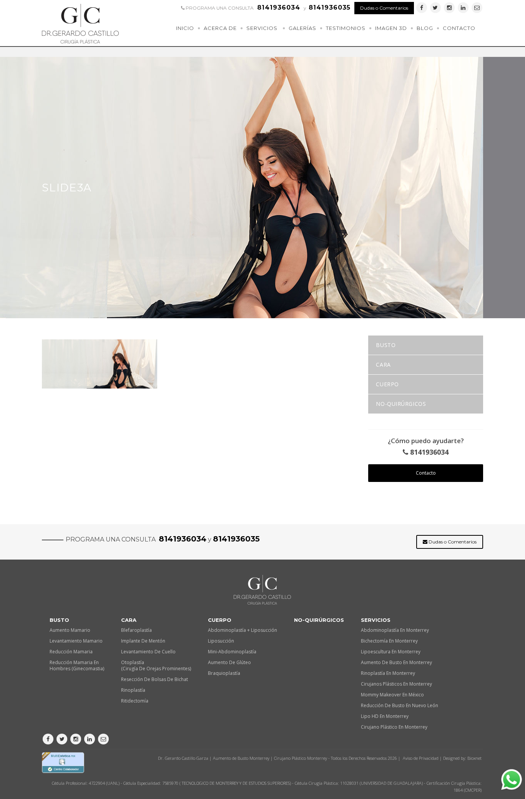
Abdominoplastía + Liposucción (242, 630)
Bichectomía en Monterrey (389, 641)
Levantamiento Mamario (76, 641)
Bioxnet (474, 758)
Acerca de (220, 28)
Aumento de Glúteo (229, 662)
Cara (383, 364)
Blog (425, 28)
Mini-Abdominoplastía (232, 651)
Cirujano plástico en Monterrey (394, 727)
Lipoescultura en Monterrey (390, 651)
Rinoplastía (133, 690)
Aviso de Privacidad (421, 758)
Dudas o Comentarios (384, 8)
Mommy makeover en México (392, 694)
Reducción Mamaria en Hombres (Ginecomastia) (77, 665)
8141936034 (428, 452)
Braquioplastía (224, 673)
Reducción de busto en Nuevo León (399, 705)
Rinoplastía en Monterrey (388, 673)
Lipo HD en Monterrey (385, 716)
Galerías (302, 28)
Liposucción (221, 641)
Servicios (261, 28)
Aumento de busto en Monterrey (396, 662)
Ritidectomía (134, 701)
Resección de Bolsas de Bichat (154, 679)
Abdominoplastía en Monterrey (395, 630)
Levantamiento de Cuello (148, 651)
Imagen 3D (391, 28)
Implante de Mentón (143, 641)
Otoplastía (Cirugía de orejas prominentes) (156, 665)
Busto (385, 345)
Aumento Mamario (70, 630)
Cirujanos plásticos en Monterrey (396, 684)
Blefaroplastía (136, 630)
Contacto (459, 28)
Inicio (185, 28)
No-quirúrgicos (401, 403)
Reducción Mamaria (71, 651)
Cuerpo (387, 384)
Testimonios (346, 28)
